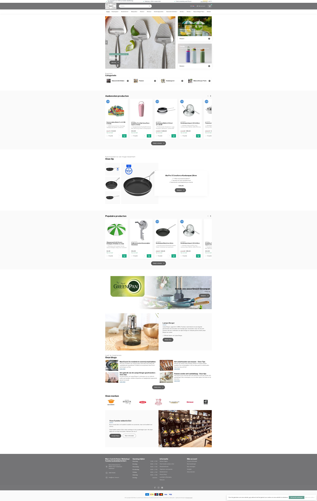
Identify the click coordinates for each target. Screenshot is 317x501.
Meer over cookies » (310, 497)
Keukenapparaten (158, 11)
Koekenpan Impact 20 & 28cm (190, 123)
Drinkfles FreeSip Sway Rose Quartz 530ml (140, 123)
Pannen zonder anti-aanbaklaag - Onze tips (190, 374)
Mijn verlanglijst (191, 466)
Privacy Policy (163, 474)
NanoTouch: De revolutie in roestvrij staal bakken (138, 362)
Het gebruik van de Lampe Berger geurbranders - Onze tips (138, 373)
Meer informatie (129, 436)
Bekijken (179, 190)
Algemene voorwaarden (166, 469)
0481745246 (112, 473)
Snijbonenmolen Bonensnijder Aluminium (140, 243)
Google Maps (115, 436)
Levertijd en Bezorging (165, 477)
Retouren (162, 480)
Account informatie (192, 461)
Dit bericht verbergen (297, 497)
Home (108, 11)
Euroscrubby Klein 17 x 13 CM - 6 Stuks (116, 122)
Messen (149, 11)
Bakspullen (134, 11)
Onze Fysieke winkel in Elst (167, 464)
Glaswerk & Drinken (171, 11)
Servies (182, 11)
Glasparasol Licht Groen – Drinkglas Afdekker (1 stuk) (115, 243)
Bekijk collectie (157, 143)
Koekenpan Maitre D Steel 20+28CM (164, 123)
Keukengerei (115, 11)
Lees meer (122, 369)
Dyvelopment (189, 497)
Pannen (142, 11)
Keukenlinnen (124, 11)
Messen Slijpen (164, 461)
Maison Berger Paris (198, 11)
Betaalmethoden (164, 466)
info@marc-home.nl (114, 477)
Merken (209, 11)
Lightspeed (171, 497)
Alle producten (191, 472)
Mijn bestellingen (191, 464)
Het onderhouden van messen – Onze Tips (189, 362)
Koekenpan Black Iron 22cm (164, 243)
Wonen (188, 11)
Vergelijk (110, 135)
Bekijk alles (168, 340)
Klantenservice (163, 472)
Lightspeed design (179, 497)
